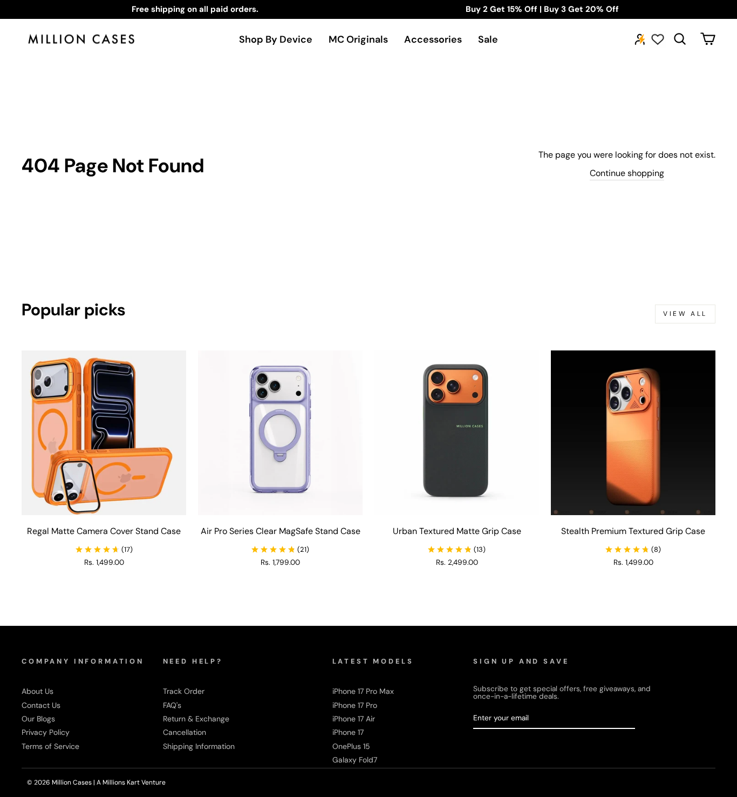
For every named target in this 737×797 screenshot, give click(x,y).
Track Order (183, 691)
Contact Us (41, 705)
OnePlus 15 (351, 746)
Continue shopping (627, 173)
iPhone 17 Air (353, 719)
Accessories (433, 39)
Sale (488, 39)
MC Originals (358, 39)
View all (685, 313)
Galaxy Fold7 (354, 760)
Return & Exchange (196, 719)
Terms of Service (50, 746)
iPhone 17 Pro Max (363, 691)
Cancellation (184, 732)
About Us (37, 691)
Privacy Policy (46, 732)
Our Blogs (38, 719)
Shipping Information (199, 746)
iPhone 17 (348, 732)
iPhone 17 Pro (354, 705)
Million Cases (72, 782)
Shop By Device (275, 39)
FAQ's (172, 705)
